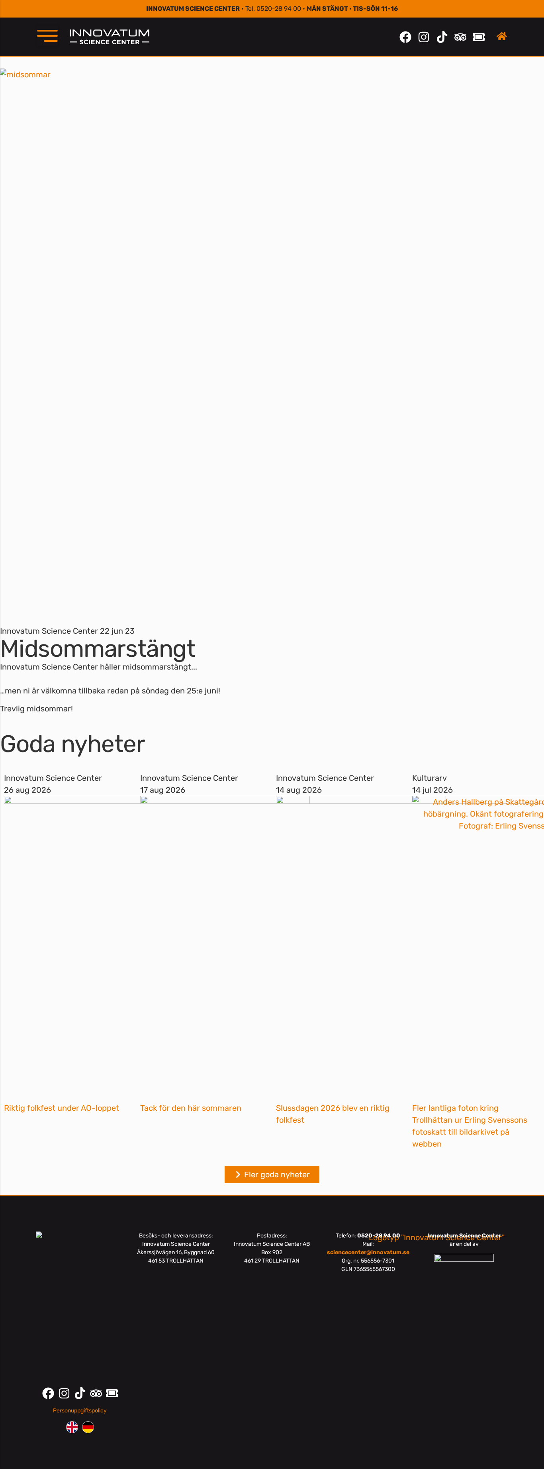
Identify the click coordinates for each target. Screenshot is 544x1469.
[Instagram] (424, 37)
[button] (47, 36)
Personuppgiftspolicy (80, 1410)
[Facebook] (405, 37)
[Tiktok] (442, 37)
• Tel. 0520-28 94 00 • (272, 8)
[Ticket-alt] (479, 37)
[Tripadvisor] (460, 37)
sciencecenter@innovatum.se (368, 1252)
